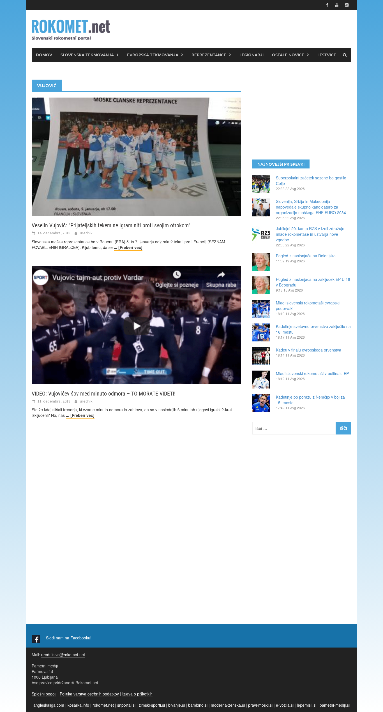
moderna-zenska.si (228, 705)
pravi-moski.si (260, 705)
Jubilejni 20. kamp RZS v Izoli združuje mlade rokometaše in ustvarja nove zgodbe (310, 234)
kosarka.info (78, 705)
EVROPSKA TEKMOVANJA (152, 54)
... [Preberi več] (128, 247)
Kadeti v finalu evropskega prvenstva (308, 350)
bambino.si (197, 705)
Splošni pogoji (44, 694)
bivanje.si (176, 705)
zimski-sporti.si (152, 705)
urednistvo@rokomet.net (63, 654)
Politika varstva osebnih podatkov (89, 694)
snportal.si (126, 705)
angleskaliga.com (48, 705)
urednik (86, 232)
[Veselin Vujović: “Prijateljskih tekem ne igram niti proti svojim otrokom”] (136, 156)
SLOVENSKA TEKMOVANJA (87, 54)
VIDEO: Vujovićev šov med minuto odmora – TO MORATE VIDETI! (104, 393)
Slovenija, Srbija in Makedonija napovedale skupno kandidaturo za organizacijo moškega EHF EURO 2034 (311, 206)
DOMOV (44, 54)
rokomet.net (103, 705)
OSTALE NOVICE (288, 54)
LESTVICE (326, 54)
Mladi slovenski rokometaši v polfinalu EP (312, 373)
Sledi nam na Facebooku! (69, 638)
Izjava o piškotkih (137, 694)
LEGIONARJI (251, 54)
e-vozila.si (285, 705)
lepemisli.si (306, 705)
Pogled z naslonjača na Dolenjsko (306, 255)
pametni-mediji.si (335, 705)
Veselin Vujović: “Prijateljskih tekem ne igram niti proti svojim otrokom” (111, 225)
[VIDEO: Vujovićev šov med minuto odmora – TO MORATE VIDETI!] (136, 324)
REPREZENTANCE (209, 54)
